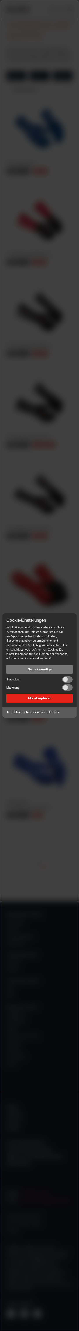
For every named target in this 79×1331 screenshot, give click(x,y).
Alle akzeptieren (40, 698)
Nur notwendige (40, 669)
